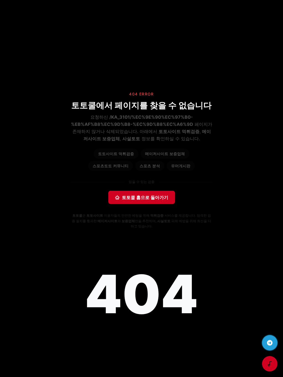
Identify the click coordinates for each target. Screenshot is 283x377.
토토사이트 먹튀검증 (116, 153)
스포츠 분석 (150, 165)
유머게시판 (180, 165)
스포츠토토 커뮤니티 (111, 165)
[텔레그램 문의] (269, 343)
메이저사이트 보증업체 (165, 153)
